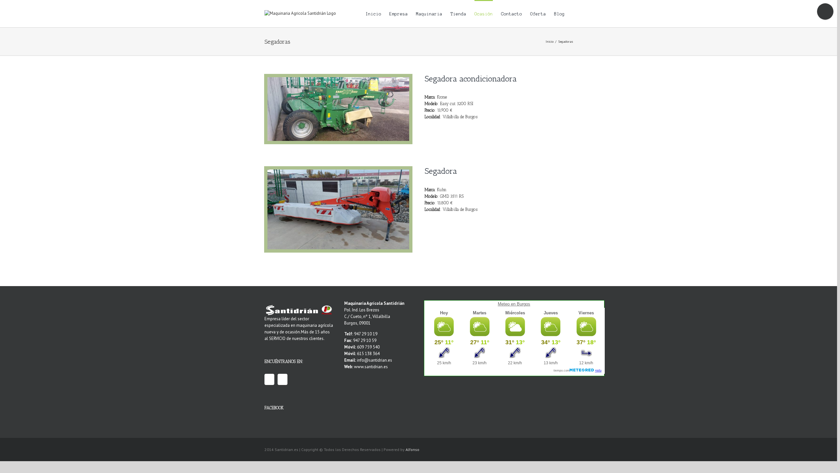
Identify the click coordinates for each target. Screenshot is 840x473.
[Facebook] (269, 379)
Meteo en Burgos (514, 304)
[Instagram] (282, 379)
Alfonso (412, 449)
